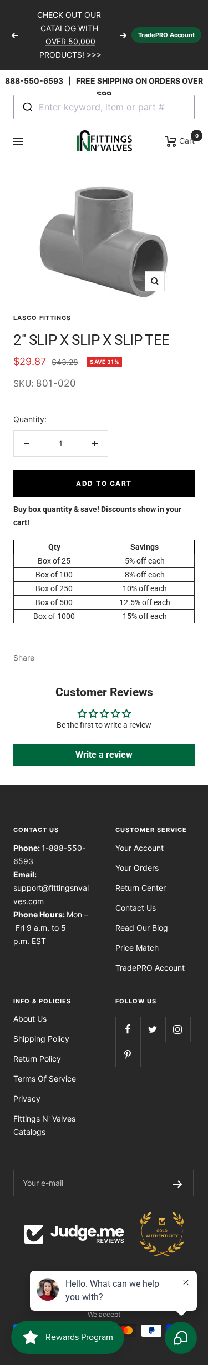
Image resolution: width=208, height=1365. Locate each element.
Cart (186, 139)
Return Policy (37, 1058)
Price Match (137, 947)
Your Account (139, 848)
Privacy (26, 1098)
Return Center (140, 887)
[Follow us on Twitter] (152, 1029)
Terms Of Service (44, 1078)
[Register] (177, 1183)
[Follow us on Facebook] (127, 1029)
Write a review (104, 754)
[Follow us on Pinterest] (127, 1054)
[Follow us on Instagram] (177, 1029)
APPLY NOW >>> (70, 58)
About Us (30, 1018)
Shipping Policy (41, 1038)
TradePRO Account (166, 35)
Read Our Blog (141, 927)
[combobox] (104, 107)
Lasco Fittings (42, 318)
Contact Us (135, 907)
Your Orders (137, 867)
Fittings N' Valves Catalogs (44, 1125)
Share (23, 657)
